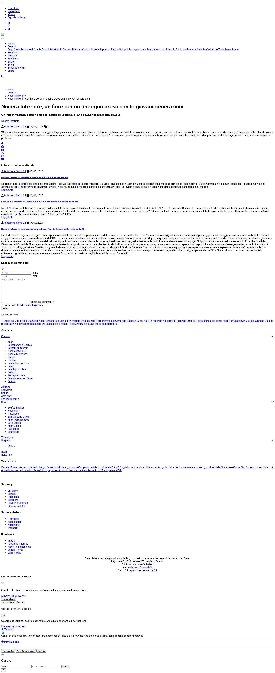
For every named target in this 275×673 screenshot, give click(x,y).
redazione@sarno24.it (140, 567)
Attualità (12, 55)
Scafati (235, 49)
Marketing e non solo (19, 546)
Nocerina (13, 410)
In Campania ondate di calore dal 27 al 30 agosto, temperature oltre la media (117, 467)
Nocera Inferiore (80, 49)
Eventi (11, 64)
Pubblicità (13, 496)
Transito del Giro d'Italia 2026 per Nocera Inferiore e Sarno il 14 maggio (40, 320)
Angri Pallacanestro (18, 419)
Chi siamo (13, 490)
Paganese (13, 413)
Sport (11, 70)
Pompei (123, 49)
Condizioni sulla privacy (30, 305)
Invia (5, 308)
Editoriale (6, 454)
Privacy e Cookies (18, 502)
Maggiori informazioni (13, 595)
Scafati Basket (16, 407)
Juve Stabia (14, 422)
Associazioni (15, 521)
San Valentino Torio (213, 49)
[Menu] (2, 38)
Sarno (227, 49)
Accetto (20, 602)
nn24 (154, 570)
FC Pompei (14, 428)
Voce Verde (14, 552)
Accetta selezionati (26, 651)
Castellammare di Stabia (27, 49)
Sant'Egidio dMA (17, 369)
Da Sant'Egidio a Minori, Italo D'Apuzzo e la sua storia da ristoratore (79, 323)
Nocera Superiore (100, 49)
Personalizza (8, 599)
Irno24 (11, 540)
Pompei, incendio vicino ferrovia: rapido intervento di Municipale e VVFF (81, 470)
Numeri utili (14, 11)
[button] (7, 629)
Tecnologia (7, 437)
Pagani (114, 49)
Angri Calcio (14, 425)
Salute (11, 61)
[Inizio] (3, 670)
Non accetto (8, 602)
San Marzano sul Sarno (159, 49)
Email (34, 276)
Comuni (12, 46)
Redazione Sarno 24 (15, 126)
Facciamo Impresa (18, 543)
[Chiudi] (2, 654)
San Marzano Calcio (19, 416)
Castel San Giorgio (51, 49)
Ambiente (6, 396)
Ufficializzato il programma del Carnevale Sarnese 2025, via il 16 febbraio (121, 320)
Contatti (12, 493)
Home (11, 43)
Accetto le (24, 305)
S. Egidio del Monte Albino (187, 49)
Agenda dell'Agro (17, 17)
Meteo (11, 14)
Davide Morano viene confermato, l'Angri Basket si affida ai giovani (38, 467)
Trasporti (13, 527)
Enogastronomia (17, 67)
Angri (10, 49)
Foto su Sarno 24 (17, 505)
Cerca (65, 667)
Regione (12, 52)
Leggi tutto (7, 189)
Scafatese (13, 431)
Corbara (66, 49)
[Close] (3, 615)
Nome (34, 272)
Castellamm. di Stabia (20, 344)
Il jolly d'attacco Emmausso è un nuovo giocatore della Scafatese (196, 467)
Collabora (13, 499)
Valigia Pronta (15, 549)
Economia (13, 58)
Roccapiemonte (137, 49)
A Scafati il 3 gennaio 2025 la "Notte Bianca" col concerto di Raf (197, 320)
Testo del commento (42, 301)
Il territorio (13, 8)
